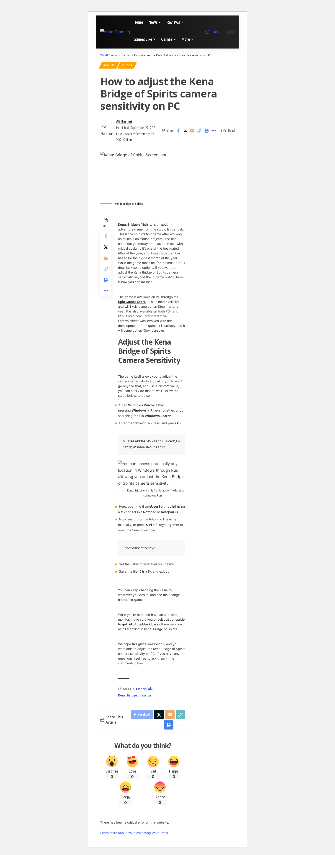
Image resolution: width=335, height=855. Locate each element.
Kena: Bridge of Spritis (134, 695)
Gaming (109, 65)
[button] (207, 32)
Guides (127, 65)
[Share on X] (185, 130)
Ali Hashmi (124, 121)
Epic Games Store (132, 302)
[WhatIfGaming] (115, 32)
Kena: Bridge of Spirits (135, 224)
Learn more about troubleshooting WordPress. (134, 833)
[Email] (192, 130)
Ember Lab (144, 689)
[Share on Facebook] (178, 130)
